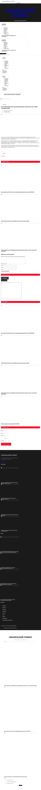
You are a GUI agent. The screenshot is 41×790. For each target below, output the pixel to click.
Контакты (4, 36)
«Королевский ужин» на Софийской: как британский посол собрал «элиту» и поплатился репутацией (20, 685)
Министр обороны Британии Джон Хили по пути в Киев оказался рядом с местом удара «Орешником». (9, 552)
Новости (4, 40)
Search (5, 53)
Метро (4, 153)
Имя (2, 265)
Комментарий (3, 263)
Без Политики (6, 33)
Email (2, 267)
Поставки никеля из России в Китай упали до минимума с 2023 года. (8, 498)
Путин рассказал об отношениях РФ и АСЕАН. (10, 423)
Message (2, 440)
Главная (4, 57)
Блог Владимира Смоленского (9, 35)
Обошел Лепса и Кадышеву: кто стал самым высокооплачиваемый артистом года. (7, 568)
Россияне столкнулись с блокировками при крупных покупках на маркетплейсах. (9, 483)
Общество (4, 104)
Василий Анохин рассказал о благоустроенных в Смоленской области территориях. (8, 584)
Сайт (2, 269)
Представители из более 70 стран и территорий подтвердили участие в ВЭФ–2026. (17, 333)
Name (2, 430)
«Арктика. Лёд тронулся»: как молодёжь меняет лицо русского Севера (15, 776)
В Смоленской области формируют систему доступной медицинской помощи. (7, 600)
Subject (2, 435)
